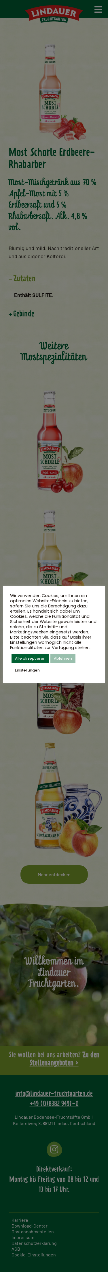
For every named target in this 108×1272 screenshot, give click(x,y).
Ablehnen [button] (63, 658)
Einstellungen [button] (27, 670)
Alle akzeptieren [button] (30, 658)
